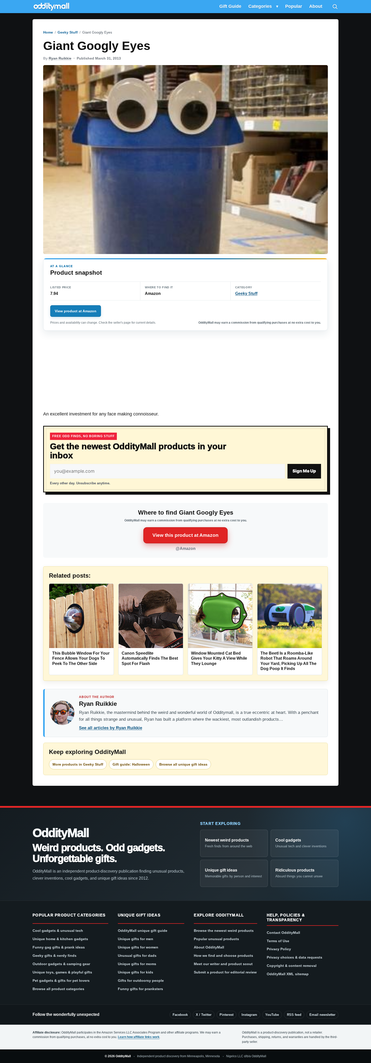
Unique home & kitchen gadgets (60, 939)
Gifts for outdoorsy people (141, 980)
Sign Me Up (304, 470)
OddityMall (61, 833)
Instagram (249, 1015)
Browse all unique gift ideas (183, 764)
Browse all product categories (58, 989)
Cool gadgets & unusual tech (58, 931)
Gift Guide (230, 6)
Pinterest (226, 1015)
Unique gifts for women (138, 947)
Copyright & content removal (291, 966)
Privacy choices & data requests (294, 957)
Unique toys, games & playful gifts (62, 972)
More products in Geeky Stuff (77, 764)
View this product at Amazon (185, 535)
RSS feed (294, 1015)
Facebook (180, 1015)
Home (48, 32)
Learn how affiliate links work (139, 1037)
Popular (293, 6)
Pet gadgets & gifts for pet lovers (61, 980)
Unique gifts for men (135, 939)
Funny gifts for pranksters (140, 989)
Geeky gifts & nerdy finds (54, 956)
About (315, 6)
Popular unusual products (216, 939)
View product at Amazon (75, 311)
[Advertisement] (185, 373)
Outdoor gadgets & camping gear (61, 964)
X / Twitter (203, 1015)
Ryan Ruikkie (60, 58)
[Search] (335, 7)
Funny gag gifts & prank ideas (59, 947)
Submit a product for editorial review (225, 972)
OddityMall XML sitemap (288, 974)
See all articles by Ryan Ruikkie (110, 727)
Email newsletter (322, 1015)
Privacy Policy (279, 949)
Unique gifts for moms (137, 964)
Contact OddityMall (283, 933)
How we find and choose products (223, 956)
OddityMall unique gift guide (142, 931)
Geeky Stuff (68, 32)
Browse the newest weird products (224, 931)
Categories (260, 6)
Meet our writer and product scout (223, 964)
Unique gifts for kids (135, 972)
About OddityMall (209, 947)
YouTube (272, 1015)
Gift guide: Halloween (131, 764)
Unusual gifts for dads (137, 956)
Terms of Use (278, 941)
